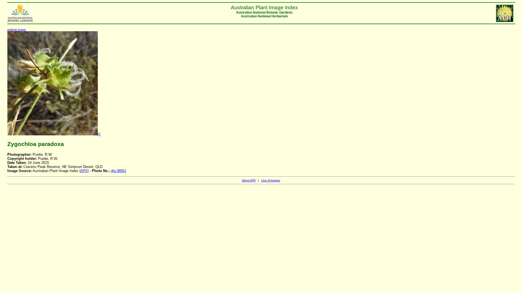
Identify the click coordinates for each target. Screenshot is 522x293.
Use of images (270, 180)
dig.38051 (118, 171)
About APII (249, 180)
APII (84, 171)
